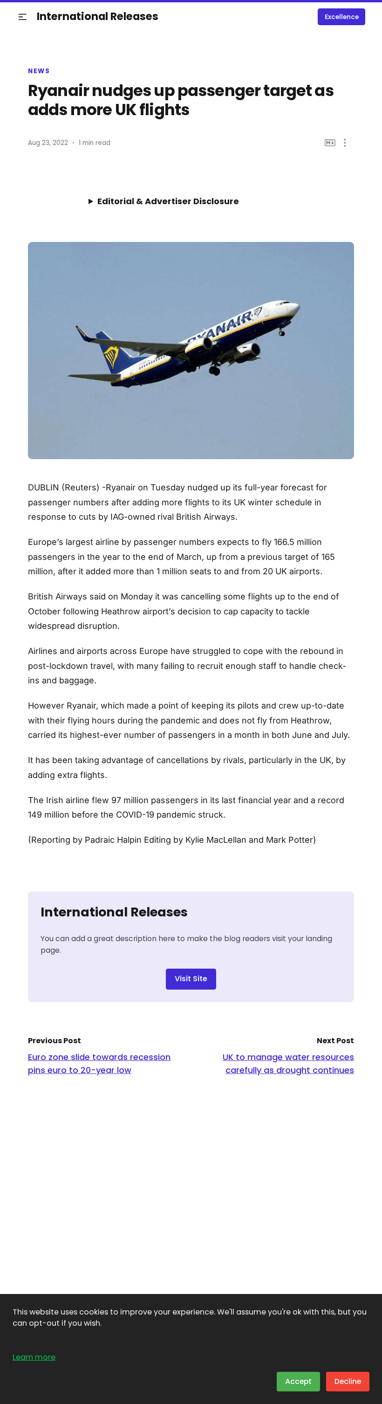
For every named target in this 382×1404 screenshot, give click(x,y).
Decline (347, 1381)
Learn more (34, 1357)
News (39, 71)
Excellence (342, 17)
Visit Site (191, 978)
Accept (298, 1381)
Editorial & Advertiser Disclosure (168, 201)
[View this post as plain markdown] (330, 142)
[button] (22, 17)
